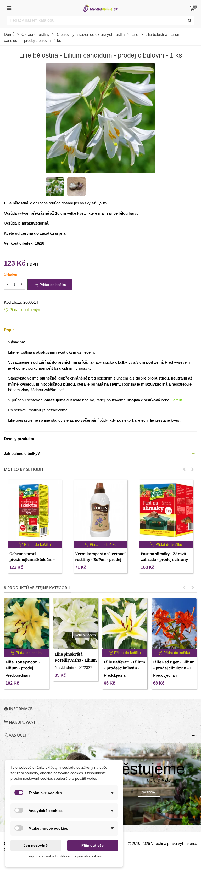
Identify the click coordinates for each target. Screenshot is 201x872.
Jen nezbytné (36, 845)
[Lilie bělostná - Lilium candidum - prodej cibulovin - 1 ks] (100, 118)
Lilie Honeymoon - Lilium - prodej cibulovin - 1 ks (22, 668)
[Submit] (189, 20)
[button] (100, 330)
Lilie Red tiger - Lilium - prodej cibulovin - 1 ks (173, 668)
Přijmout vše (92, 845)
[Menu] (9, 8)
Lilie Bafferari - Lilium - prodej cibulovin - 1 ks (124, 668)
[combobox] (96, 20)
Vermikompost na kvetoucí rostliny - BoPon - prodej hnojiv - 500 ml (100, 560)
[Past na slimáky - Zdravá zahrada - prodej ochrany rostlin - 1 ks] (166, 510)
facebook (148, 792)
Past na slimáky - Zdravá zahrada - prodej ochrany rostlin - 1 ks (164, 560)
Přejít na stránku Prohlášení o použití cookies (64, 856)
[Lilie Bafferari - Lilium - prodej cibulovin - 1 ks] (124, 623)
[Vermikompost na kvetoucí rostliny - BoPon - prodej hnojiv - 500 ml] (100, 510)
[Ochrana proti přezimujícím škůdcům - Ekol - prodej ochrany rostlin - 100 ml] (35, 510)
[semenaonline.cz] (100, 8)
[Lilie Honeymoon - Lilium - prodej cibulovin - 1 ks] (26, 623)
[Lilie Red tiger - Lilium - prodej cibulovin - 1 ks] (174, 623)
